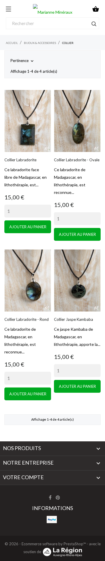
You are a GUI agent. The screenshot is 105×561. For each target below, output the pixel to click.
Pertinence (22, 61)
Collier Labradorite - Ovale (76, 159)
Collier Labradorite (20, 159)
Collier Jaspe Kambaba (73, 319)
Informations (52, 508)
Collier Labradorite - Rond (26, 319)
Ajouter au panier (27, 226)
